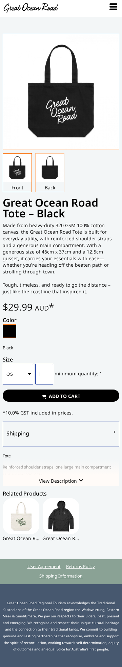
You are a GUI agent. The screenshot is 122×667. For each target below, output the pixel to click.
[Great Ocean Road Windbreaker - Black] (60, 516)
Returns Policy (80, 566)
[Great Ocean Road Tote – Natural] (21, 516)
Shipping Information (61, 576)
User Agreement (44, 566)
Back (50, 187)
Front (17, 187)
